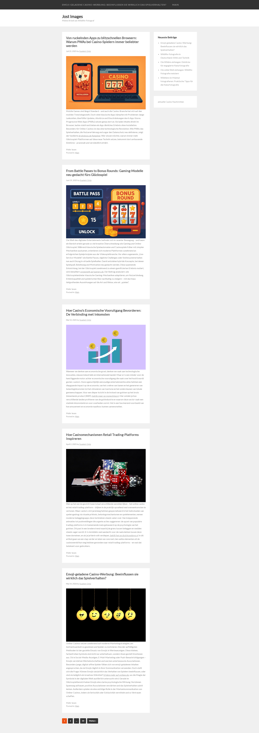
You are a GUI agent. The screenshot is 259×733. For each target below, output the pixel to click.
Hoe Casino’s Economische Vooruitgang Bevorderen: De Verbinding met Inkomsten (103, 312)
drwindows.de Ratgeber (89, 135)
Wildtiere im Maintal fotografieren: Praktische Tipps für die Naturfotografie (177, 81)
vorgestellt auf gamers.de (92, 271)
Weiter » (92, 721)
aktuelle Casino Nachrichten (171, 101)
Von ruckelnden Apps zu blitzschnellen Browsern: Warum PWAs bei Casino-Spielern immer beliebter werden (102, 42)
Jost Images (72, 16)
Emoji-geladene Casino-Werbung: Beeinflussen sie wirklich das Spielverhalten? (114, 4)
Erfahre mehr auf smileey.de (116, 675)
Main (175, 4)
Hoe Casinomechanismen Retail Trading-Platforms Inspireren (102, 436)
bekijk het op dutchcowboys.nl (124, 535)
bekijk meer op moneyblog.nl (105, 396)
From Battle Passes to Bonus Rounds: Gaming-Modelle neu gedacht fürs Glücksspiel (104, 173)
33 (83, 721)
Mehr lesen (71, 149)
